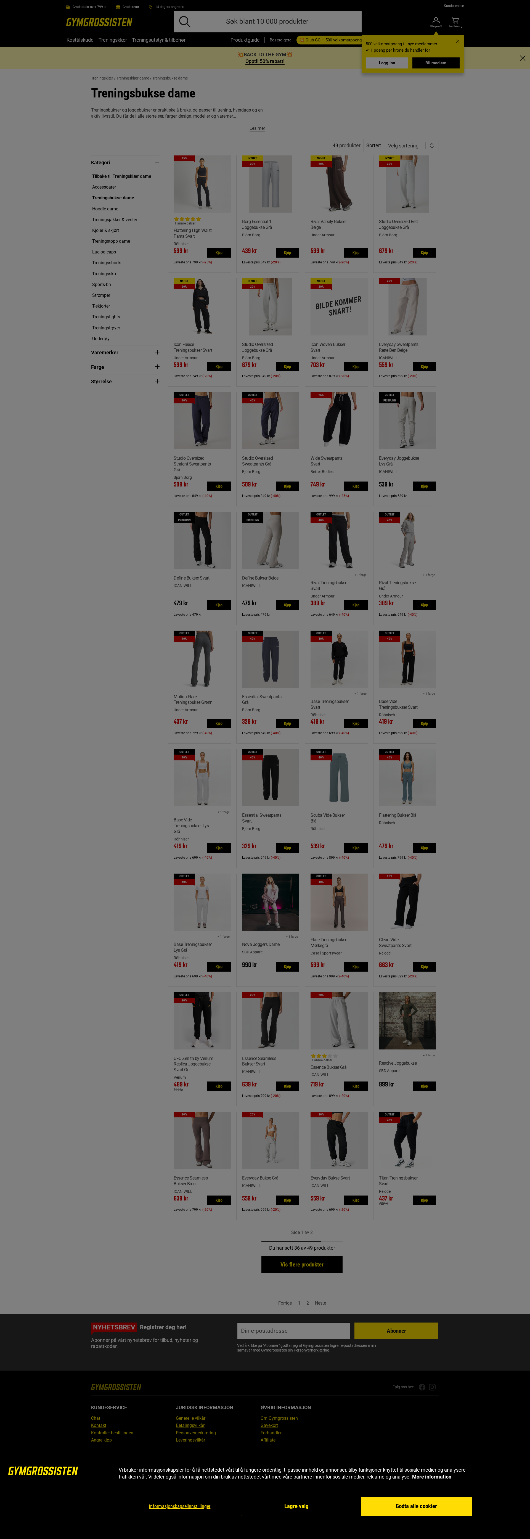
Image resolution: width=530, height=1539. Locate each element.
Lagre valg (296, 1506)
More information (431, 1477)
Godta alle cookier (416, 1506)
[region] (265, 1491)
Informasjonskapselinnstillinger (179, 1506)
